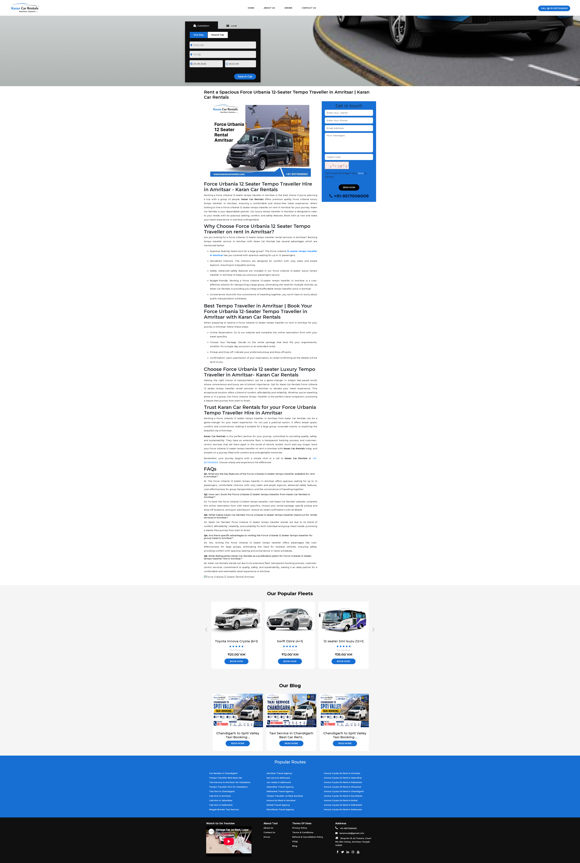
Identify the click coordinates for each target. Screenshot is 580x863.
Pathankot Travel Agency (280, 791)
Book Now (236, 661)
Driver (288, 8)
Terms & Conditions (302, 832)
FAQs (295, 841)
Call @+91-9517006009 (554, 8)
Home (254, 8)
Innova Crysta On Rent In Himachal (342, 787)
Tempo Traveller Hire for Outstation (228, 787)
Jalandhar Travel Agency (280, 787)
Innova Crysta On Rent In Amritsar (342, 773)
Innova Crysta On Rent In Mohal (341, 800)
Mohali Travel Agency (278, 805)
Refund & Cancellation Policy (307, 837)
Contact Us (309, 8)
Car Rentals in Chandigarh (223, 773)
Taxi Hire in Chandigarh (222, 791)
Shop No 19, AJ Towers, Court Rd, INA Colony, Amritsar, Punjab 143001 (353, 841)
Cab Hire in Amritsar (220, 796)
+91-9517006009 (348, 828)
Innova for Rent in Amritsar (281, 800)
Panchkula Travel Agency (280, 809)
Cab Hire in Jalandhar (220, 800)
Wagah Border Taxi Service (224, 809)
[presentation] (206, 629)
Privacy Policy (299, 828)
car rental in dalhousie (279, 782)
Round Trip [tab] (217, 34)
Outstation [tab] (201, 25)
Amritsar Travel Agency (279, 773)
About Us (269, 8)
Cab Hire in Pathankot (220, 805)
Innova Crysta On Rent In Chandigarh (344, 791)
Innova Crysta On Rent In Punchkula (343, 796)
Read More (236, 743)
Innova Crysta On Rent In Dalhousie (343, 809)
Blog (294, 846)
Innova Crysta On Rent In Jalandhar (343, 778)
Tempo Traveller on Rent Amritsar (285, 796)
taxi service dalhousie (278, 778)
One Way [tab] (198, 34)
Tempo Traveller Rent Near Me (225, 778)
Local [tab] (231, 25)
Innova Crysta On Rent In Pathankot (343, 782)
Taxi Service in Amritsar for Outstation (229, 782)
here (361, 173)
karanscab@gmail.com (351, 833)
